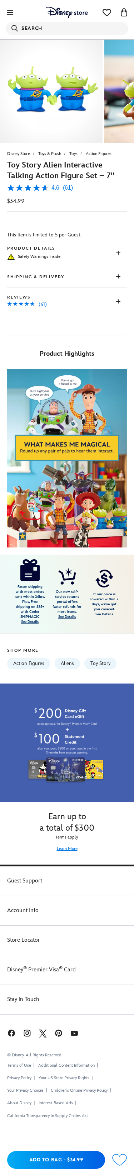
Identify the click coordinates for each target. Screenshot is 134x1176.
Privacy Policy (19, 1078)
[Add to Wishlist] (119, 1160)
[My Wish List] (107, 12)
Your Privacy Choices (25, 1090)
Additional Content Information (66, 1065)
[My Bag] (124, 12)
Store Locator (23, 940)
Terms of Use (19, 1065)
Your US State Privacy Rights (64, 1078)
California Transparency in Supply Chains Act (47, 1116)
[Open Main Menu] (10, 12)
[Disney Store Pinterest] (58, 1033)
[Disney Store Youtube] (74, 1033)
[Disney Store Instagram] (27, 1033)
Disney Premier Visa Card (41, 969)
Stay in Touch (23, 999)
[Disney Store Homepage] (67, 12)
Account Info (23, 910)
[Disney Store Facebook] (11, 1033)
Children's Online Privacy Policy (79, 1090)
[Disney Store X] (43, 1033)
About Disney (19, 1103)
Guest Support (24, 880)
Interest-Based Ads (56, 1103)
